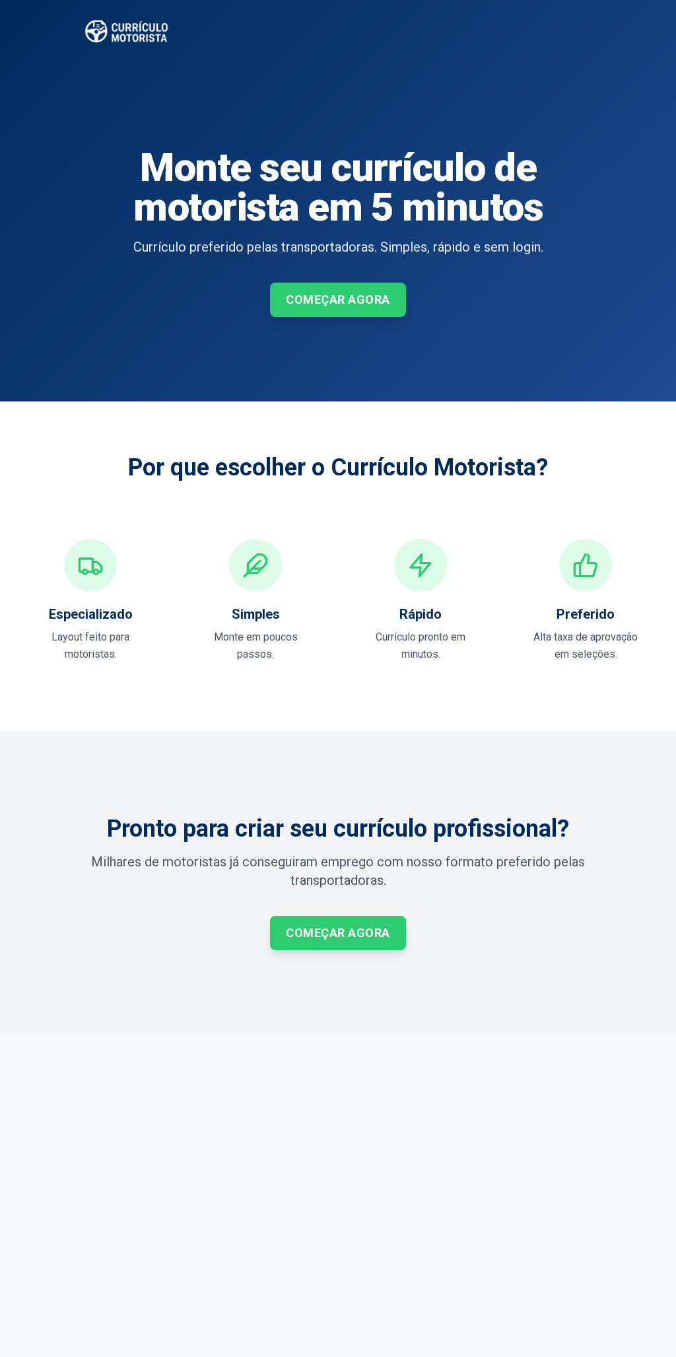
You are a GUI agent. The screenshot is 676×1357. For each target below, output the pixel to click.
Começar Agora (338, 299)
